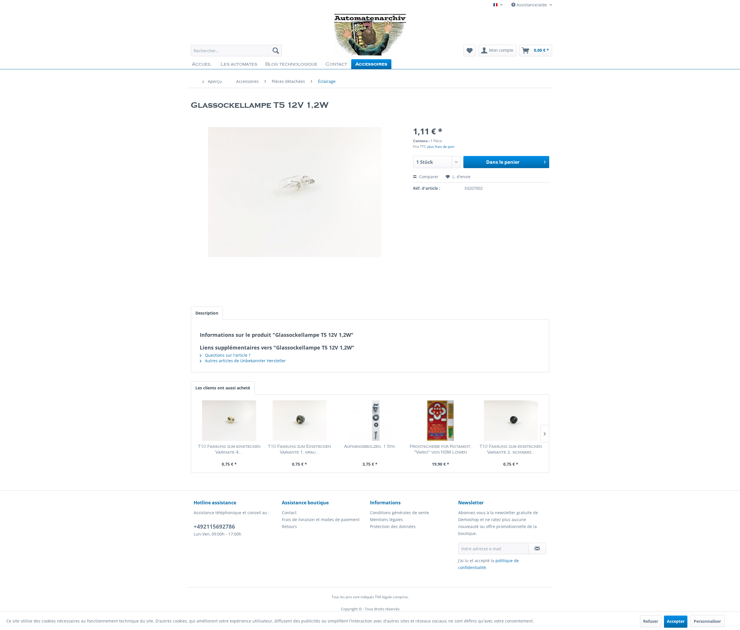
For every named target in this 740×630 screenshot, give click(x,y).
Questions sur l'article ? (227, 355)
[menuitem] (236, 50)
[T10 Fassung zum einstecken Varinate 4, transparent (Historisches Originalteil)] (229, 420)
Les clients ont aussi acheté (222, 388)
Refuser (650, 621)
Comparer (428, 176)
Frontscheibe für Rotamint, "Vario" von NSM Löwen (440, 449)
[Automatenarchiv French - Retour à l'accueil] (370, 34)
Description (206, 313)
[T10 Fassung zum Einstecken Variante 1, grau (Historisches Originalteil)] (299, 420)
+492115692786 (214, 526)
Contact (289, 512)
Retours (289, 526)
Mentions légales (386, 519)
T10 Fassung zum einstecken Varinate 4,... (229, 449)
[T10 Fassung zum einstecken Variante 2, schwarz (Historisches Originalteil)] (510, 420)
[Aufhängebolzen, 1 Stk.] (370, 420)
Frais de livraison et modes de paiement (321, 519)
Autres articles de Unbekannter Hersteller (245, 360)
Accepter (675, 621)
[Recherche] (276, 50)
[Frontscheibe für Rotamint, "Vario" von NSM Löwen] (440, 420)
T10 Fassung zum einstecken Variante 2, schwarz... (511, 449)
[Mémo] (469, 50)
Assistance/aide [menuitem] (531, 5)
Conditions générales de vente (399, 512)
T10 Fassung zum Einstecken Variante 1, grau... (299, 449)
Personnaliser (707, 621)
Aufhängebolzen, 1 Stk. (370, 446)
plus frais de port (440, 146)
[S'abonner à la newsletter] (537, 548)
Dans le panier (502, 162)
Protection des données (393, 526)
